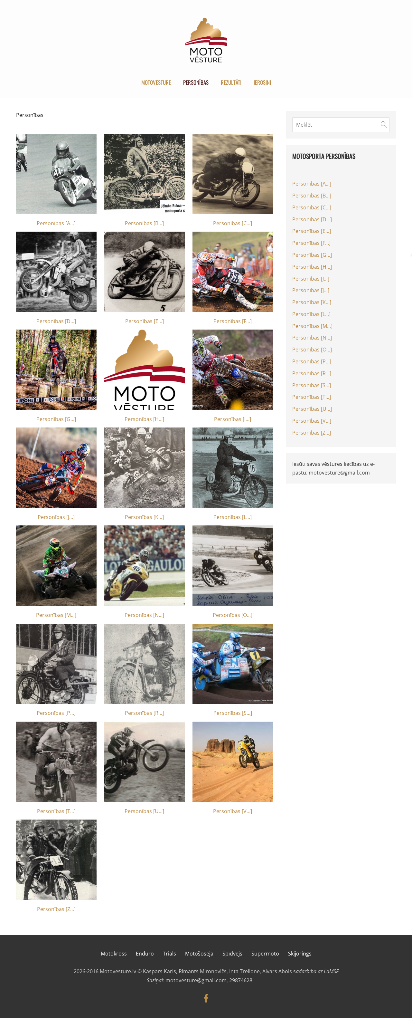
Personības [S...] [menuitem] (311, 385)
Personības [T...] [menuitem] (311, 396)
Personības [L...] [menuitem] (311, 314)
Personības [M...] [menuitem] (312, 326)
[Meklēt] (384, 125)
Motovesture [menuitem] (156, 82)
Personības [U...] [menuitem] (312, 408)
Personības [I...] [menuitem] (310, 278)
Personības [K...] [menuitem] (311, 302)
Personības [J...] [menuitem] (310, 290)
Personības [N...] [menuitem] (312, 337)
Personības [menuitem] (196, 82)
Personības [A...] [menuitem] (311, 183)
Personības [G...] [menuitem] (312, 254)
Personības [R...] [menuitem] (311, 373)
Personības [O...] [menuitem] (312, 349)
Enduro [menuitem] (145, 953)
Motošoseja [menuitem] (199, 953)
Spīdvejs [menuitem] (232, 953)
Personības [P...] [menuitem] (311, 361)
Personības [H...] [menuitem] (312, 266)
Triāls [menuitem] (169, 953)
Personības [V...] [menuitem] (311, 420)
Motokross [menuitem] (114, 953)
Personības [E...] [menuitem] (311, 231)
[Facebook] (206, 998)
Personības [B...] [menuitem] (311, 195)
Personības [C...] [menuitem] (311, 207)
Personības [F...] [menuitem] (311, 242)
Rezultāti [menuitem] (231, 82)
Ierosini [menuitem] (262, 82)
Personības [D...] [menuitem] (312, 219)
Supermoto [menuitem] (265, 953)
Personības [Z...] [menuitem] (311, 432)
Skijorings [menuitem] (300, 953)
